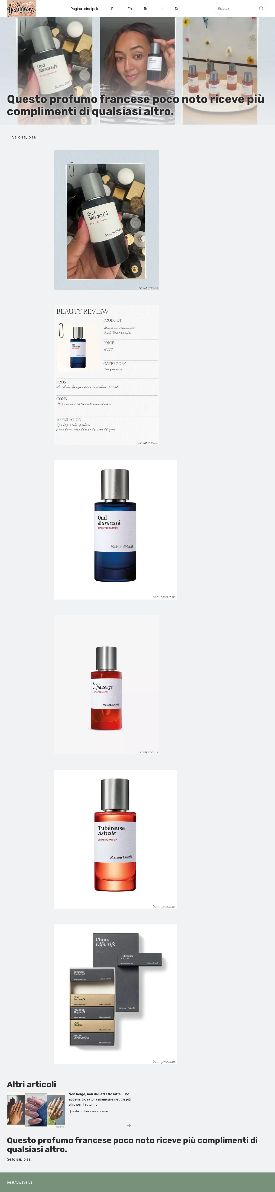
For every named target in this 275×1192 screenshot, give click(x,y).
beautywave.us (20, 1182)
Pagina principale (84, 8)
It (161, 8)
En (113, 8)
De (177, 8)
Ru (146, 8)
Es (130, 8)
